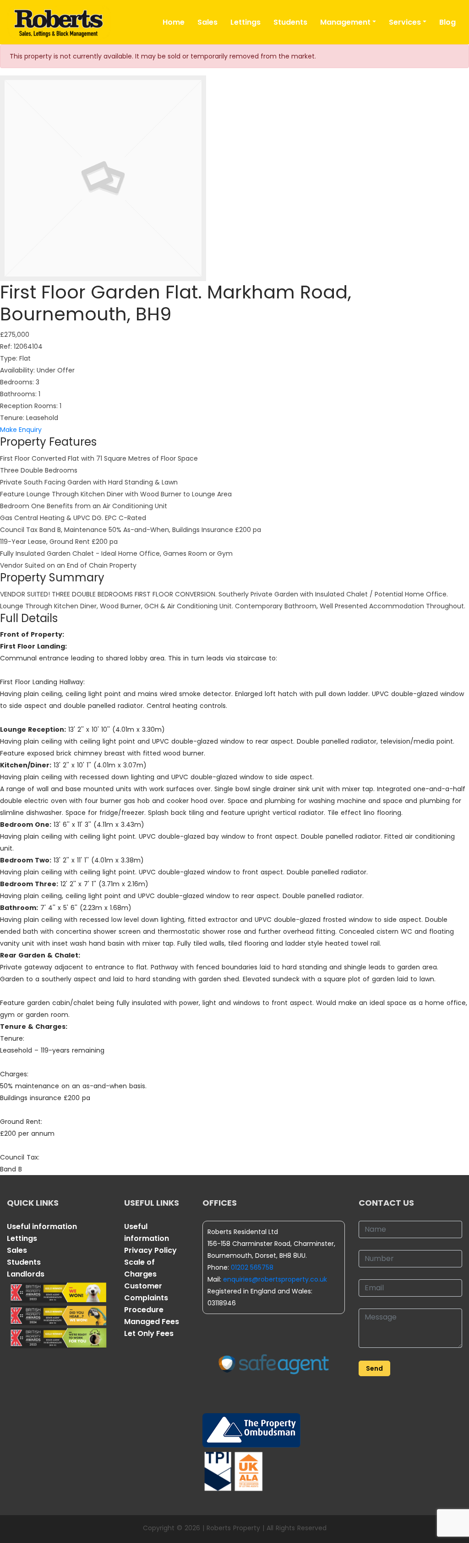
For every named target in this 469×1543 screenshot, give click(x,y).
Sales (207, 22)
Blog (447, 22)
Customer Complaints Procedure (146, 1298)
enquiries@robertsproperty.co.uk (275, 1279)
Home (174, 22)
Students (290, 22)
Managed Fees (151, 1321)
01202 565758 (252, 1267)
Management (345, 22)
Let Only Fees (149, 1333)
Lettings (245, 22)
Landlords (25, 1274)
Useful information (42, 1226)
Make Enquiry (21, 429)
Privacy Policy (150, 1250)
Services (405, 22)
